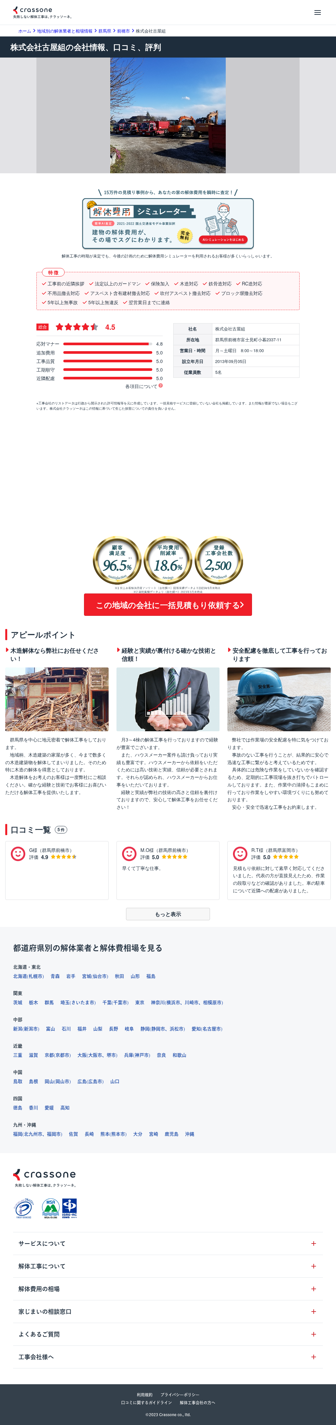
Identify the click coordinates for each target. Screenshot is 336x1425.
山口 (114, 1081)
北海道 (20, 976)
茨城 (17, 1002)
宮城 (86, 976)
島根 (33, 1081)
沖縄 (189, 1134)
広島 (82, 1081)
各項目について (141, 386)
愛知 (196, 1028)
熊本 (105, 1134)
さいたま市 (82, 1002)
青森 (55, 976)
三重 (17, 1055)
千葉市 (120, 1002)
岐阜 (129, 1028)
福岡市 (54, 1134)
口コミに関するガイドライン (146, 1403)
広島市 (95, 1081)
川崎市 (192, 1002)
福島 (151, 976)
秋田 (119, 976)
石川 (66, 1028)
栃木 (33, 1002)
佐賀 (73, 1134)
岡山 (49, 1081)
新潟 (17, 1028)
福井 (82, 1028)
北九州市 (33, 1134)
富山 (50, 1028)
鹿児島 (171, 1134)
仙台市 (100, 976)
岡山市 (62, 1081)
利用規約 (145, 1395)
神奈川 (158, 1002)
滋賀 (33, 1055)
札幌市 (35, 976)
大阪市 (95, 1055)
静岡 (145, 1028)
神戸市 (142, 1055)
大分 (137, 1134)
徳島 (17, 1107)
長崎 (89, 1134)
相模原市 (212, 1002)
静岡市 (158, 1028)
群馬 (49, 1002)
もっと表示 (168, 914)
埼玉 (65, 1002)
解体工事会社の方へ (197, 1403)
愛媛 (49, 1107)
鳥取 (17, 1081)
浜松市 (176, 1028)
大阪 (82, 1055)
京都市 (62, 1055)
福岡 (17, 1134)
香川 (33, 1107)
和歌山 (179, 1055)
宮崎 (153, 1134)
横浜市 (173, 1002)
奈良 (161, 1055)
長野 (113, 1028)
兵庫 (128, 1055)
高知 (65, 1107)
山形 (135, 976)
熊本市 (118, 1134)
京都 (49, 1055)
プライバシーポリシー (180, 1395)
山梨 (97, 1028)
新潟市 (31, 1028)
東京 (139, 1002)
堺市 (111, 1055)
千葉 (107, 1002)
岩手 (70, 976)
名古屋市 (211, 1028)
